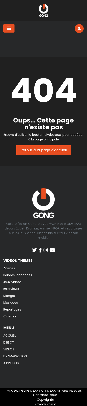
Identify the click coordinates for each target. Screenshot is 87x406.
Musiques (10, 302)
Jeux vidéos (12, 282)
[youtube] (52, 248)
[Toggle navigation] (8, 28)
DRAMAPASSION (15, 356)
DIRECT (8, 342)
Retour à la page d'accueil (44, 150)
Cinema (9, 316)
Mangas (9, 295)
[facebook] (40, 248)
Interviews (11, 289)
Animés (9, 268)
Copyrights (45, 399)
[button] (79, 28)
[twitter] (34, 248)
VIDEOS (8, 349)
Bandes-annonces (17, 275)
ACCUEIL (9, 335)
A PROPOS (11, 363)
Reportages (12, 309)
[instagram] (46, 248)
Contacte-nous (45, 395)
